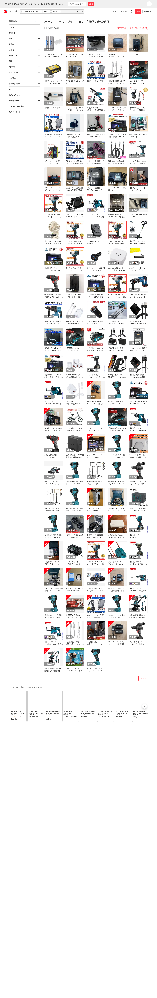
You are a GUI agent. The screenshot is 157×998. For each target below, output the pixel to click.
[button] (40, 11)
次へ (142, 678)
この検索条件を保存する (139, 28)
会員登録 (124, 11)
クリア (37, 21)
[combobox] (52, 11)
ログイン (115, 11)
